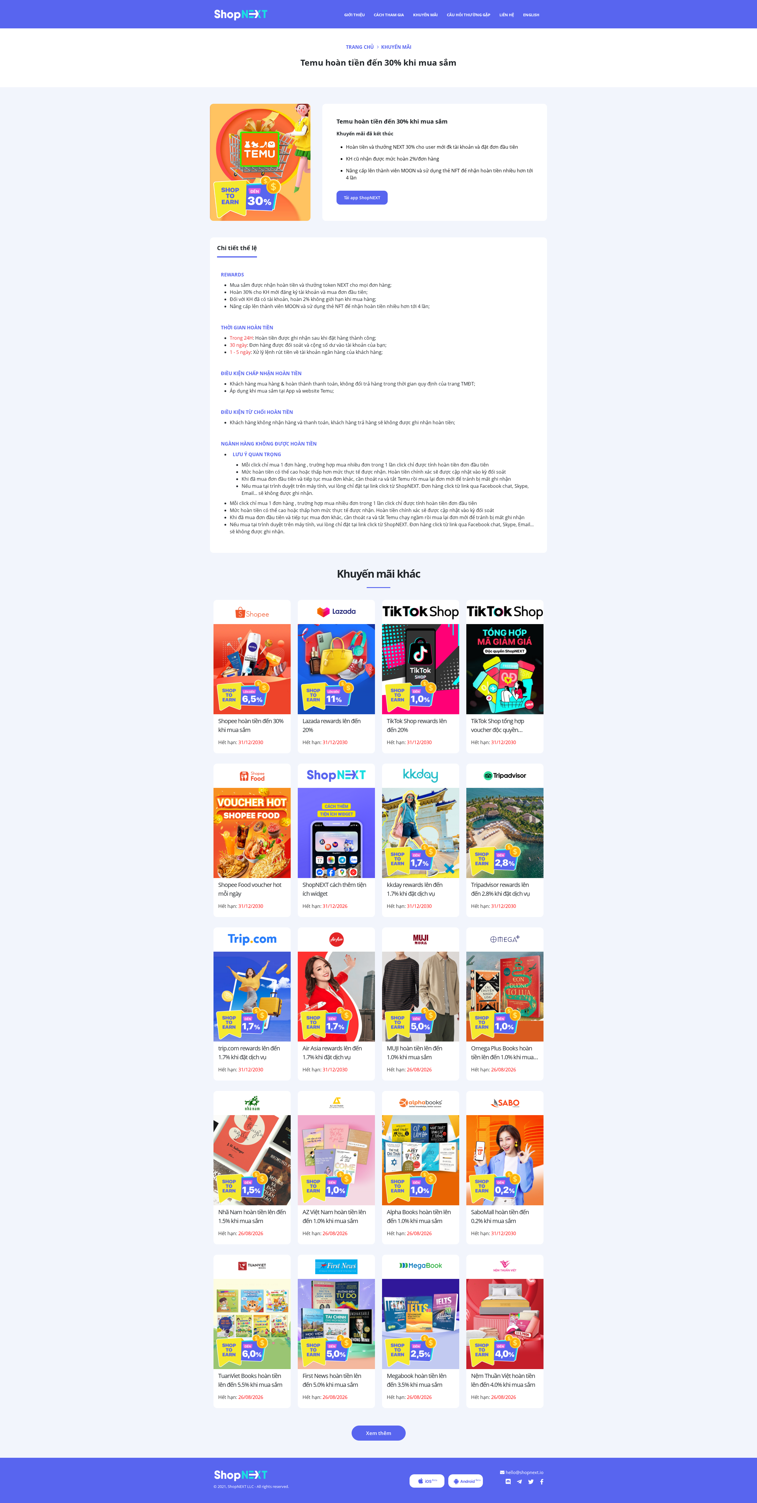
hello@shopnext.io (524, 1472)
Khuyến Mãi (425, 14)
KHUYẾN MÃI (396, 47)
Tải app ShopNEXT (362, 197)
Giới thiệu (354, 14)
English (531, 14)
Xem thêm (378, 1433)
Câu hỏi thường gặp (468, 14)
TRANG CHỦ (360, 47)
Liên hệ (506, 14)
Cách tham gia (389, 14)
